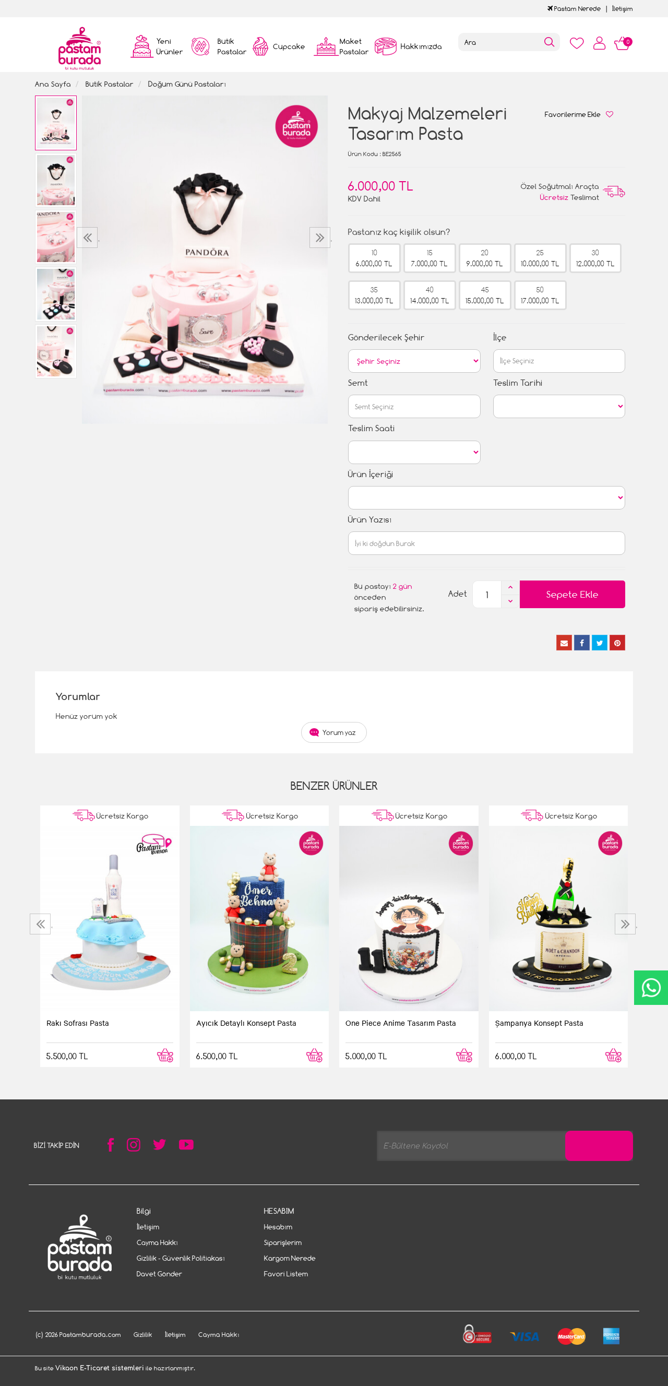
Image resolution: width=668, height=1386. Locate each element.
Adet (457, 594)
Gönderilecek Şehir (386, 337)
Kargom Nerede (290, 1258)
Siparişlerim (283, 1242)
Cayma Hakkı (157, 1242)
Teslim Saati (371, 428)
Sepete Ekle (572, 594)
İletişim (622, 9)
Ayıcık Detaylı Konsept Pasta (246, 1022)
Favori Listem (286, 1274)
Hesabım (278, 1227)
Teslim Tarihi (518, 383)
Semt (358, 383)
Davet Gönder (159, 1274)
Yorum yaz (339, 732)
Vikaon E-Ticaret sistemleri (99, 1368)
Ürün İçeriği (370, 474)
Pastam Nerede (577, 9)
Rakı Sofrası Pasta (77, 1022)
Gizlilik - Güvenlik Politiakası (181, 1258)
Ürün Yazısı (369, 520)
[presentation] (88, 237)
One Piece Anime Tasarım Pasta (400, 1022)
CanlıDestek (651, 987)
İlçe (500, 337)
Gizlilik (143, 1334)
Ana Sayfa (53, 83)
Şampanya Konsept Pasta (539, 1022)
